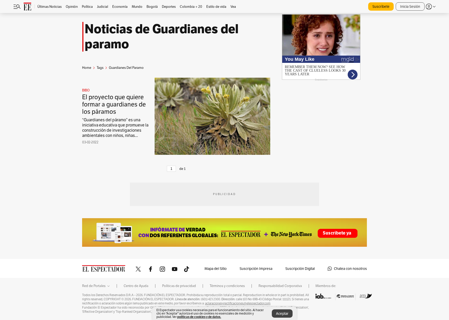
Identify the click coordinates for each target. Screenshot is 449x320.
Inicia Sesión (410, 6)
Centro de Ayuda (136, 286)
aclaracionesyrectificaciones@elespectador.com (237, 303)
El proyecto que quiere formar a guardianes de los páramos (114, 104)
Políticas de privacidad (179, 286)
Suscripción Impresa (256, 268)
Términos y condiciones (227, 286)
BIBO (86, 90)
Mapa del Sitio (215, 268)
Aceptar (282, 313)
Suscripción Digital (300, 268)
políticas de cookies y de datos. (199, 317)
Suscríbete (380, 6)
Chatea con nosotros (350, 268)
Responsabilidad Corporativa (280, 286)
